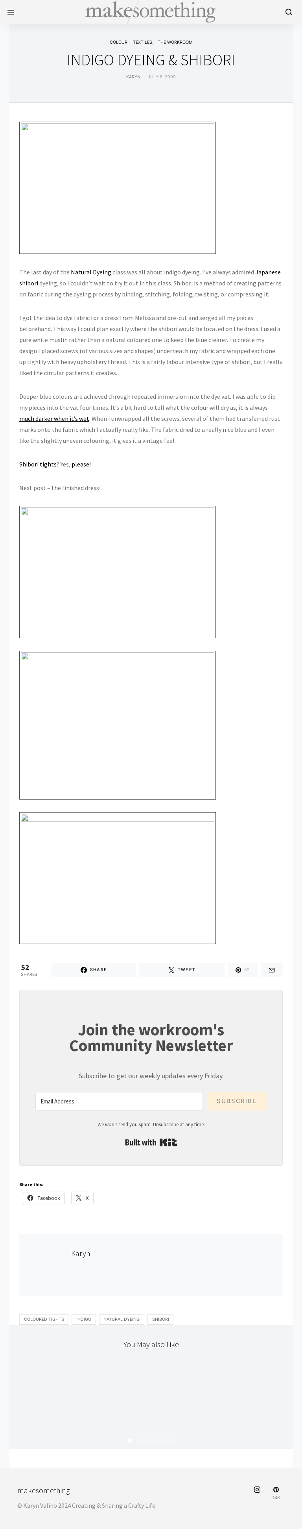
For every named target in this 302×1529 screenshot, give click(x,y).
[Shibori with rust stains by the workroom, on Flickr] (117, 877)
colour (118, 42)
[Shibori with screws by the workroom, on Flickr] (117, 571)
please (80, 464)
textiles (142, 42)
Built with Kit (151, 1142)
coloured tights (44, 1319)
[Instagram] (257, 1493)
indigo (83, 1319)
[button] (129, 1440)
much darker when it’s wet (54, 418)
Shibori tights (38, 464)
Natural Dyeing (91, 272)
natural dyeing (121, 1319)
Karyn (133, 77)
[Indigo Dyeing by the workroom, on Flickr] (117, 187)
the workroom (175, 42)
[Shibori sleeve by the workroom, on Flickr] (117, 724)
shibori (160, 1319)
